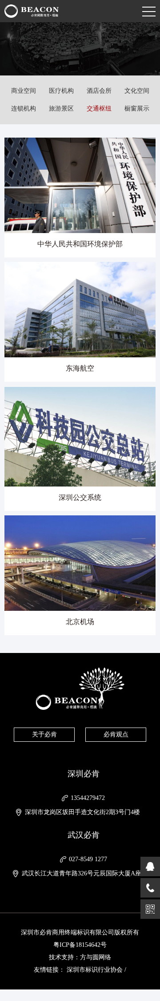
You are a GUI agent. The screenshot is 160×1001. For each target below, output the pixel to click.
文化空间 (136, 90)
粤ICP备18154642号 (80, 945)
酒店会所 (99, 90)
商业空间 (23, 90)
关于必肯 (44, 734)
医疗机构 (61, 90)
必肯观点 (116, 734)
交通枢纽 (99, 108)
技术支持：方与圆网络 (80, 957)
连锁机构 (23, 108)
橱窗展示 (136, 108)
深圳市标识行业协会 (95, 969)
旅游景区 (61, 108)
